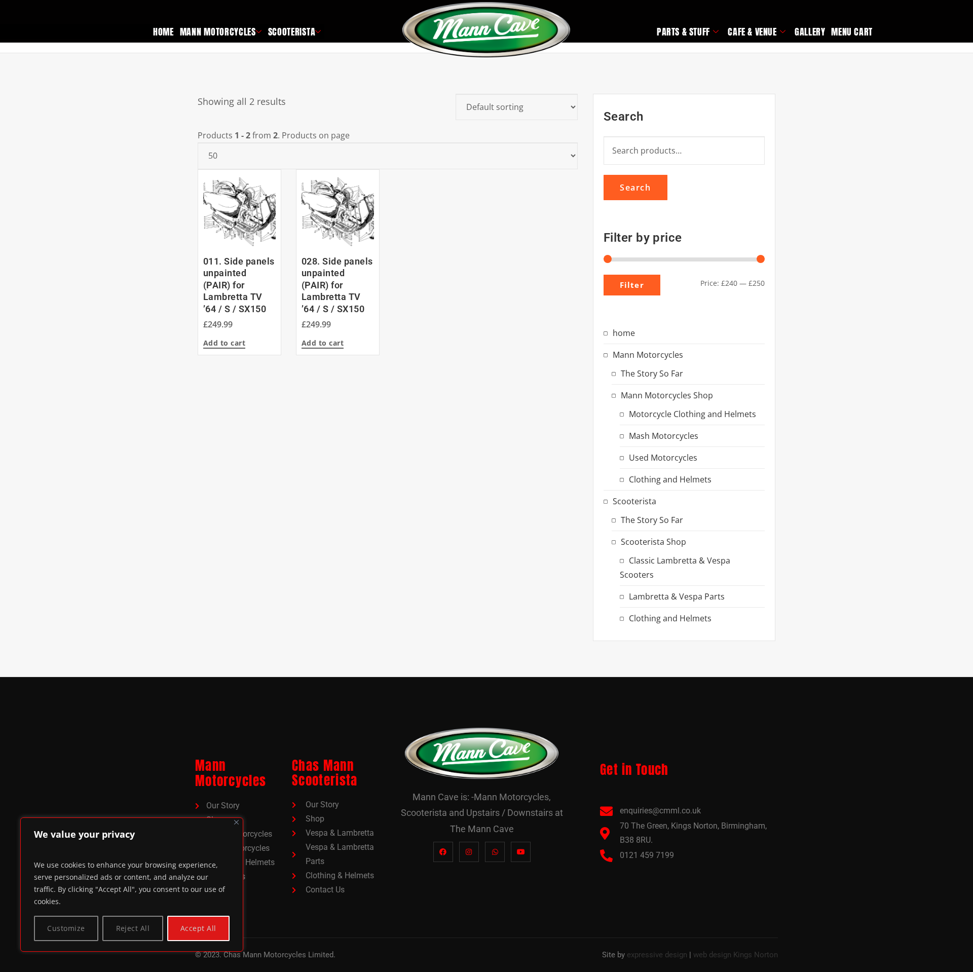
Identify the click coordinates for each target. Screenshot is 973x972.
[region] (131, 884)
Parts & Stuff (683, 32)
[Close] (236, 822)
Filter (632, 285)
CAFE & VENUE (752, 32)
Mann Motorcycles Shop (667, 395)
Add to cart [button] (224, 344)
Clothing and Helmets (670, 479)
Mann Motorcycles (218, 32)
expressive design (657, 954)
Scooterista (292, 32)
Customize (66, 928)
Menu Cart (851, 32)
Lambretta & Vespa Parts (677, 596)
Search (635, 187)
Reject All (133, 928)
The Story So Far (652, 373)
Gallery (810, 32)
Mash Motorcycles (663, 435)
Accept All (198, 928)
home (163, 32)
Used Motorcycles (663, 457)
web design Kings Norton (735, 954)
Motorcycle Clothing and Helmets (692, 414)
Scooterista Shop (653, 541)
